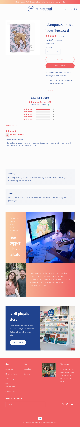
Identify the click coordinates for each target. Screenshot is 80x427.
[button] (4, 9)
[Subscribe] (42, 404)
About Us (9, 369)
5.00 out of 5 (45, 102)
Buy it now (60, 66)
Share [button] (50, 90)
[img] (11, 131)
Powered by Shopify (50, 422)
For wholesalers (10, 385)
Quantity (49, 47)
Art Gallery (10, 379)
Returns (27, 374)
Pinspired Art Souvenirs (36, 422)
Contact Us (10, 391)
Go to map (18, 342)
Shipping (27, 369)
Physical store (11, 374)
